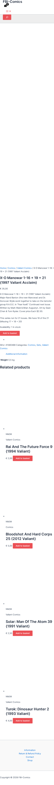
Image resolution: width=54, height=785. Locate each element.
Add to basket (10, 333)
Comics (11, 268)
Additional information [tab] (16, 354)
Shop (30, 760)
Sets (39, 345)
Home (3, 268)
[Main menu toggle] (8, 11)
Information (30, 750)
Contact (30, 757)
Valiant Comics (24, 268)
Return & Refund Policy (30, 753)
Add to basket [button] (23, 458)
